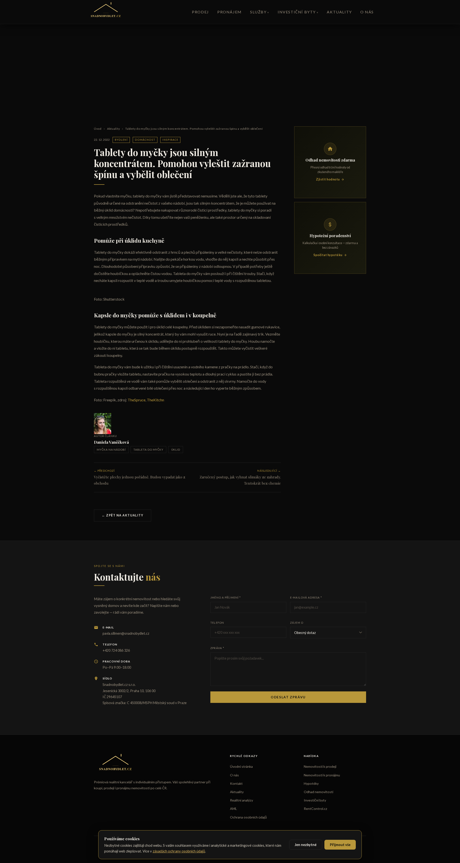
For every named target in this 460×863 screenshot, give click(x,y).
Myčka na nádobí (111, 449)
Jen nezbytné (305, 845)
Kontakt (236, 783)
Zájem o (296, 622)
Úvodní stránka (241, 766)
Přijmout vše (340, 845)
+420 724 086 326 (116, 650)
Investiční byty (297, 12)
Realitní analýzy (241, 800)
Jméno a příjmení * (225, 597)
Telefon (217, 622)
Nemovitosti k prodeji (320, 766)
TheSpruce (136, 400)
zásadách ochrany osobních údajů (179, 851)
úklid (175, 449)
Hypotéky (311, 783)
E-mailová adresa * (306, 597)
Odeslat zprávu (288, 697)
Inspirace (170, 139)
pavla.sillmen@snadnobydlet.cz (126, 633)
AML (233, 809)
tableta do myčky (148, 449)
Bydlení (121, 139)
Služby (258, 12)
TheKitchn (155, 400)
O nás (367, 12)
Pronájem (229, 12)
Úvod (98, 128)
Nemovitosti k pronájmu (322, 775)
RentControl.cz (315, 809)
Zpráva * (217, 648)
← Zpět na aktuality (122, 515)
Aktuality (339, 12)
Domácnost (145, 139)
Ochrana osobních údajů (248, 817)
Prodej (200, 12)
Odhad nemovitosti (318, 792)
